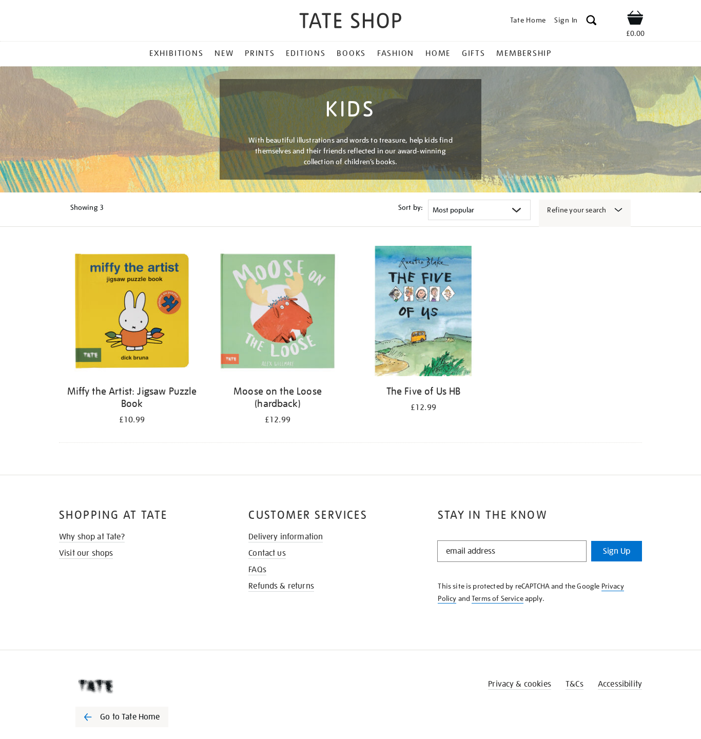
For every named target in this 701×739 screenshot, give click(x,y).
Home (438, 53)
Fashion (395, 53)
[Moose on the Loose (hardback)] (277, 313)
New (224, 53)
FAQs (257, 570)
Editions (305, 53)
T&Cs (574, 684)
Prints (260, 53)
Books (351, 53)
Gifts (473, 53)
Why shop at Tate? (92, 537)
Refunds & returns (281, 586)
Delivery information (285, 537)
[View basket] (635, 19)
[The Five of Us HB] (423, 313)
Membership (524, 53)
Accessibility (620, 684)
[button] (591, 22)
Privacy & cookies (519, 684)
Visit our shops (86, 553)
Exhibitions (176, 53)
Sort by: (410, 207)
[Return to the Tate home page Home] (350, 22)
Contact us (267, 553)
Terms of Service (497, 598)
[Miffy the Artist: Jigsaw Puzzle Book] (132, 313)
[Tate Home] (140, 686)
